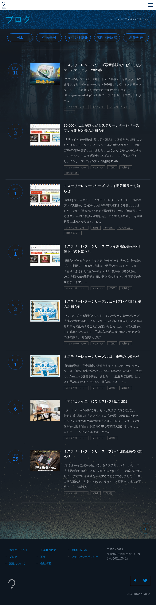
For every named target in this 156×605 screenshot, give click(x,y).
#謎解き (126, 167)
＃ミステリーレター (76, 107)
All (20, 37)
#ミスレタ (98, 107)
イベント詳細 (78, 37)
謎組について (17, 563)
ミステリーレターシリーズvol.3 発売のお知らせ (101, 356)
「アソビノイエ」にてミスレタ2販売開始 (95, 401)
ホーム (113, 19)
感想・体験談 (107, 37)
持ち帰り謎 (71, 172)
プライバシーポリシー (85, 556)
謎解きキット (73, 233)
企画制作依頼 (48, 550)
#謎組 (112, 167)
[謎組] (4, 5)
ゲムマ (69, 112)
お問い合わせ (80, 550)
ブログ (123, 19)
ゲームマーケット (118, 107)
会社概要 (45, 563)
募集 (43, 556)
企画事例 (49, 37)
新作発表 (136, 37)
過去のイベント (18, 550)
